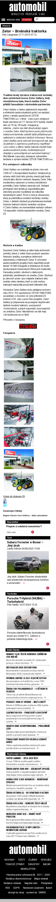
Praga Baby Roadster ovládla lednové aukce (26, 740)
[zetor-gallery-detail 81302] (28, 79)
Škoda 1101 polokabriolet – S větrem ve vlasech (27, 690)
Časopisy (33, 864)
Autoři (49, 887)
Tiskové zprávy (15, 864)
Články (33, 859)
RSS (7, 887)
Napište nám (30, 883)
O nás (42, 14)
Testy (21, 859)
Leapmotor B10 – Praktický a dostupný (26, 712)
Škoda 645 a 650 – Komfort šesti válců (26, 803)
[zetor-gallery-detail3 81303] (19, 392)
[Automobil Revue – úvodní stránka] (28, 23)
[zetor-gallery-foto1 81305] (19, 459)
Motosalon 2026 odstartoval (21, 667)
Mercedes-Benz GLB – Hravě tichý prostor (23, 815)
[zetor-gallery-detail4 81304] (28, 230)
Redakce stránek (12, 883)
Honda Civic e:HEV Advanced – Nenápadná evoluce (27, 781)
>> (24, 583)
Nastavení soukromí (33, 887)
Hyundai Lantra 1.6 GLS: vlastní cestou (26, 678)
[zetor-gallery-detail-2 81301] (19, 348)
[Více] (47, 588)
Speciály (46, 859)
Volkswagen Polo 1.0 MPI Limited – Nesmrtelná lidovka (24, 829)
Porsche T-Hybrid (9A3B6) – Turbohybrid (26, 600)
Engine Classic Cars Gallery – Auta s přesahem (25, 515)
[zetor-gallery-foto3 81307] (19, 415)
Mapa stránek (41, 878)
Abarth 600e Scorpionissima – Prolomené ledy (28, 727)
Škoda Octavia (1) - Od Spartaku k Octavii (27, 792)
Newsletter (17, 14)
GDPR (16, 887)
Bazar (46, 864)
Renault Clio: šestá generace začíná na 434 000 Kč (26, 655)
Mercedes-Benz (13, 19)
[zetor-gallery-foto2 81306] (19, 437)
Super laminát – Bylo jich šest (22, 758)
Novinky (9, 859)
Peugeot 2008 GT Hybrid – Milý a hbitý (26, 701)
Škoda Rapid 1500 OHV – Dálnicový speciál (28, 768)
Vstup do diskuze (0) (14, 496)
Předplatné (31, 14)
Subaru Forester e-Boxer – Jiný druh (25, 543)
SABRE (42, 892)
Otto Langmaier (10, 34)
